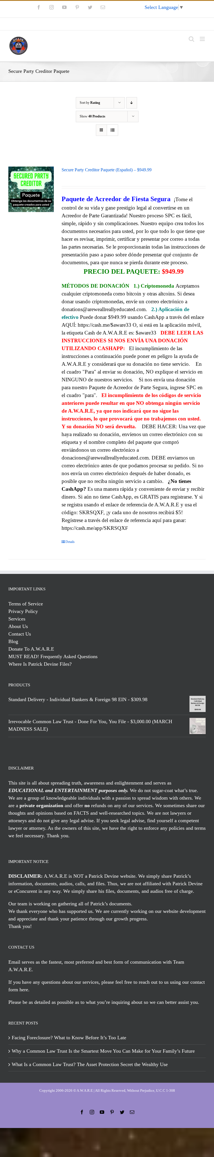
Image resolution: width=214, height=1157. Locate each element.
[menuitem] (107, 24)
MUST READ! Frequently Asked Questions (53, 656)
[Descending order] (131, 103)
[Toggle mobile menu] (203, 39)
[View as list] (112, 130)
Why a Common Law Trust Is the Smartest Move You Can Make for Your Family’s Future (103, 1051)
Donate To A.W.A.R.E (31, 649)
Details (70, 542)
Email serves (21, 962)
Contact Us (19, 634)
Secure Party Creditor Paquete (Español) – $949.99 (107, 169)
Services (16, 619)
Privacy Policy (23, 611)
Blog (13, 641)
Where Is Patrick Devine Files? (40, 664)
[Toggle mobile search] (191, 39)
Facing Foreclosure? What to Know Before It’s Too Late (69, 1037)
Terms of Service (25, 604)
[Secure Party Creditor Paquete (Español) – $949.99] (31, 189)
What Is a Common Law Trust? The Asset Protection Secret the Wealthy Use (90, 1064)
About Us (18, 626)
